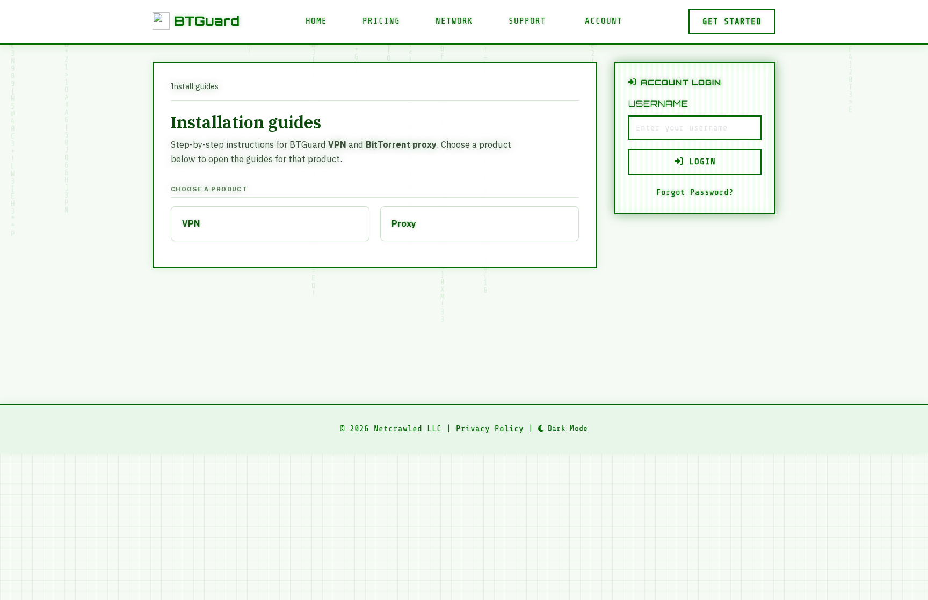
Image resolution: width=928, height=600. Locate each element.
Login (700, 162)
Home (316, 21)
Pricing (381, 21)
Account (603, 21)
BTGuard (207, 21)
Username (658, 103)
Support (527, 21)
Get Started (732, 21)
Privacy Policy (490, 428)
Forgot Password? (695, 192)
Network (454, 21)
